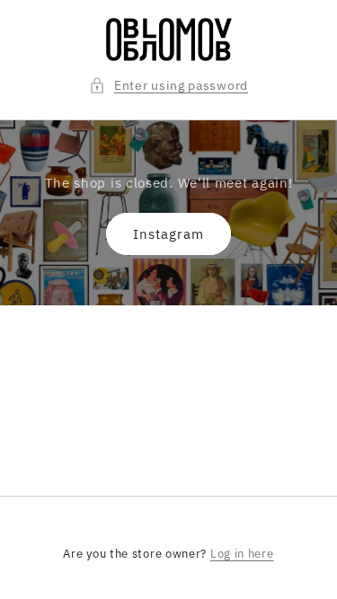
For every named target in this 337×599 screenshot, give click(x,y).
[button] (168, 86)
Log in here (242, 553)
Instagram (168, 233)
